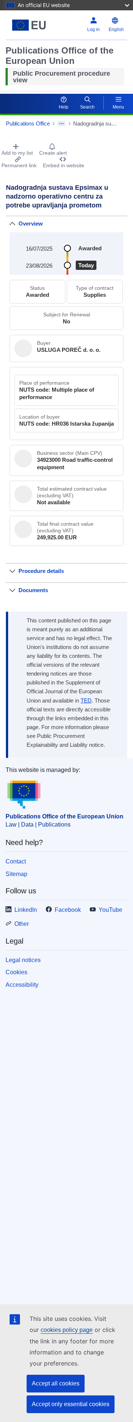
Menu (118, 107)
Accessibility (22, 985)
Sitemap (16, 874)
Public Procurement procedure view (61, 77)
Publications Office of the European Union (64, 816)
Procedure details (41, 571)
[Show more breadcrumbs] (61, 123)
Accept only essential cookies (70, 1404)
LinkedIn (25, 910)
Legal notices (23, 960)
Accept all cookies (55, 1383)
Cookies (16, 972)
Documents (33, 590)
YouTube (110, 910)
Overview (30, 223)
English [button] (116, 29)
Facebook (68, 910)
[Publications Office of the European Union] (29, 25)
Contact (16, 861)
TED (86, 701)
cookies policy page (67, 1330)
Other (21, 924)
